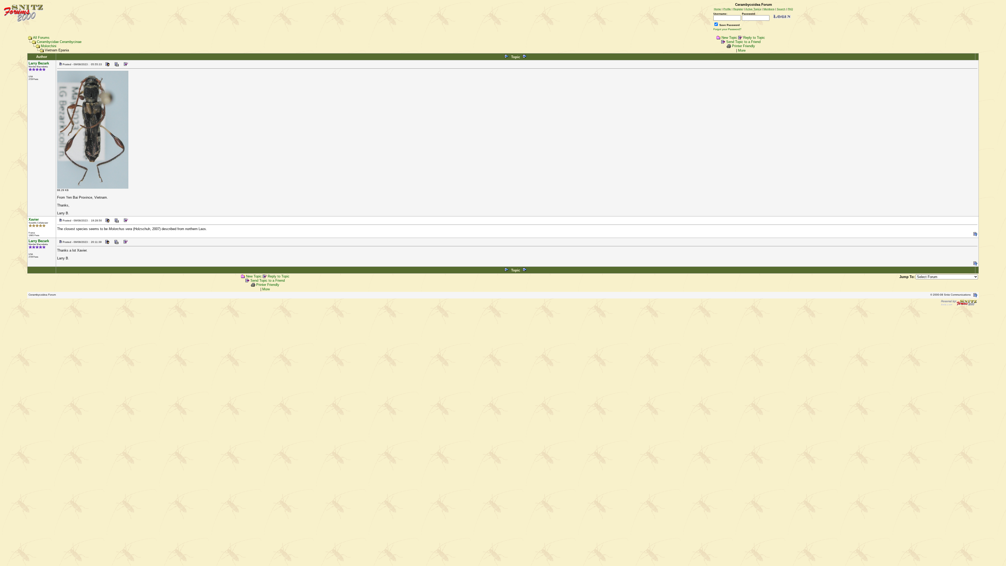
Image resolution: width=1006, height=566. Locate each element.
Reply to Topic (754, 38)
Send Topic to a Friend (743, 42)
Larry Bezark (39, 63)
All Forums (41, 38)
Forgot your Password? (727, 29)
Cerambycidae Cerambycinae (59, 42)
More (742, 50)
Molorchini (48, 46)
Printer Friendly (743, 46)
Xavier (34, 219)
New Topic (729, 38)
